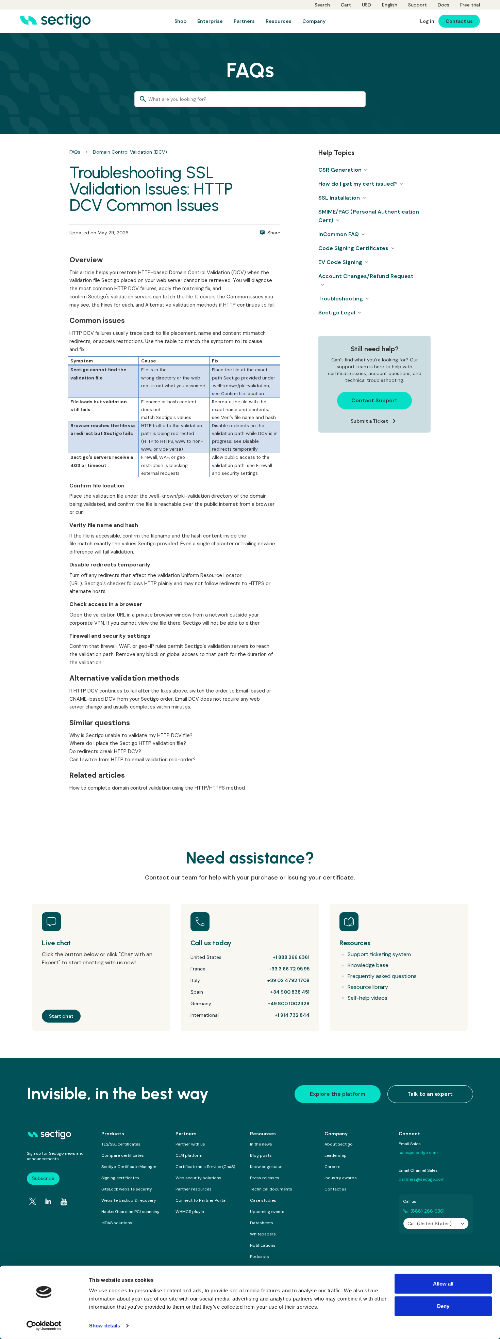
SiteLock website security (126, 1189)
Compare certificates (122, 1155)
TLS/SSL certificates (120, 1144)
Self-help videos (367, 997)
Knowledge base (368, 965)
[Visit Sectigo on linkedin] (48, 1201)
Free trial (470, 5)
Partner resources (194, 1189)
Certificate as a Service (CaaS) (205, 1166)
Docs (443, 5)
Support (417, 5)
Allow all (443, 1284)
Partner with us (190, 1144)
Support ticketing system (379, 954)
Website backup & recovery (128, 1200)
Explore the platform (337, 1093)
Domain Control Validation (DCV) (130, 152)
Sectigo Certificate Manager (128, 1166)
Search (322, 5)
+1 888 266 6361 (291, 957)
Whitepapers (263, 1234)
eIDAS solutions (116, 1223)
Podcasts (259, 1256)
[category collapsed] (366, 170)
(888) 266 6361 (428, 1211)
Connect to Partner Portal (201, 1200)
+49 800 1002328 (289, 1003)
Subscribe (43, 1178)
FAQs (74, 152)
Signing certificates (120, 1178)
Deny (443, 1306)
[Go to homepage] (55, 21)
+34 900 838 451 (290, 992)
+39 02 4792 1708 (288, 980)
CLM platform (189, 1155)
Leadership (335, 1155)
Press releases (264, 1178)
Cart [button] (346, 5)
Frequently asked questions (382, 976)
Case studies (263, 1200)
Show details (104, 1325)
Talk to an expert (430, 1093)
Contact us (335, 1189)
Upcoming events (267, 1211)
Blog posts (261, 1155)
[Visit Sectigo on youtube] (64, 1202)
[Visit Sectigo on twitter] (32, 1201)
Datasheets (261, 1223)
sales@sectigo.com (418, 1152)
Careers (332, 1166)
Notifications (263, 1245)
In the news (261, 1144)
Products (112, 1134)
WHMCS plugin (190, 1211)
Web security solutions (198, 1178)
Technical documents (271, 1189)
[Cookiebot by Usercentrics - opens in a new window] (44, 1326)
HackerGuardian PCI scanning (130, 1211)
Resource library (368, 987)
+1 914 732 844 (292, 1015)
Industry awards (340, 1178)
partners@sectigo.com (422, 1179)
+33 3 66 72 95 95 (289, 969)
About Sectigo (338, 1144)
